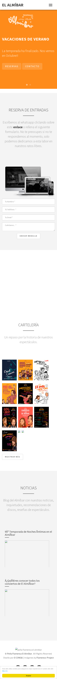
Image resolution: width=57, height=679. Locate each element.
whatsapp (15, 87)
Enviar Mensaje (28, 249)
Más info (5, 671)
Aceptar (28, 676)
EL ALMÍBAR (12, 4)
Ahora (28, 314)
